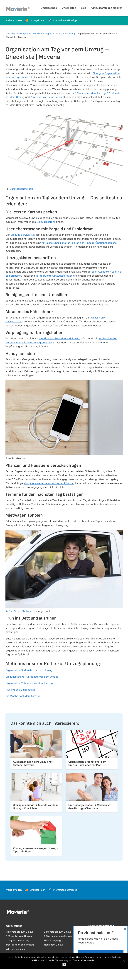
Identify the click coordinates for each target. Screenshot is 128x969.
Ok (64, 964)
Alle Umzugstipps (42, 33)
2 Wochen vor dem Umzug (46, 97)
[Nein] (124, 961)
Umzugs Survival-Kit (22, 234)
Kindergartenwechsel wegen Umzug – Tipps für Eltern (35, 850)
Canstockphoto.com (22, 188)
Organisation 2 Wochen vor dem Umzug (29, 683)
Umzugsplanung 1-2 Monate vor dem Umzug (31, 676)
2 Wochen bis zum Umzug (58, 936)
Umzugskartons (46, 221)
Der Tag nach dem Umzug (20, 944)
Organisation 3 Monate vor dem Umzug (28, 670)
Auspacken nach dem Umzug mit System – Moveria (32, 763)
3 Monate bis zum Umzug (19, 931)
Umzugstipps (49, 7)
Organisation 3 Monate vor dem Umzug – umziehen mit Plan (87, 763)
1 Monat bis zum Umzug (19, 936)
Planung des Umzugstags (20, 689)
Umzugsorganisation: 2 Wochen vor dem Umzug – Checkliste (89, 806)
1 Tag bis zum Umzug (64, 33)
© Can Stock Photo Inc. (19, 611)
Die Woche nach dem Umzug (22, 696)
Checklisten (69, 7)
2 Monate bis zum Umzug (57, 931)
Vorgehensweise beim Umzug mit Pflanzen (49, 483)
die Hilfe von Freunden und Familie (59, 338)
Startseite (10, 33)
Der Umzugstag (52, 940)
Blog (83, 7)
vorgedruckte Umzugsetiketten (54, 275)
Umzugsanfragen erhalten (107, 7)
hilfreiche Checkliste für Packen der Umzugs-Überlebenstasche (79, 242)
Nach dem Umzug (53, 944)
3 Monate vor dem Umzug (90, 93)
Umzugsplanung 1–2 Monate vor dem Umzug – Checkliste (35, 806)
